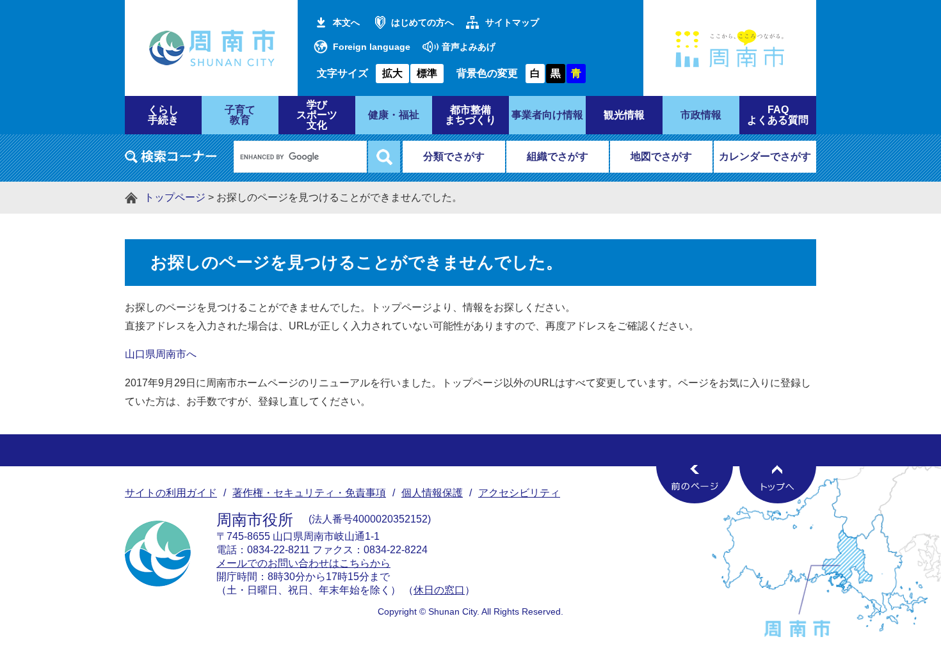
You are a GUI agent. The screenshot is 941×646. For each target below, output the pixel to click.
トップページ (174, 197)
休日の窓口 (439, 590)
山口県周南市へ (161, 354)
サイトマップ (512, 22)
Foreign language (371, 47)
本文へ (346, 22)
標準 (427, 73)
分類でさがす (454, 156)
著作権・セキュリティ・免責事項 (309, 492)
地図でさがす (661, 156)
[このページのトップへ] (777, 484)
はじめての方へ (422, 22)
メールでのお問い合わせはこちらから (303, 563)
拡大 (392, 73)
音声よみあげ (468, 47)
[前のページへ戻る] (694, 484)
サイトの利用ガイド (171, 492)
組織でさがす (557, 156)
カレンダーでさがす (765, 156)
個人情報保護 (432, 492)
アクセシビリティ (519, 492)
